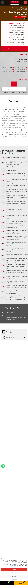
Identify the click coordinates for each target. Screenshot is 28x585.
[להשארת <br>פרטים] (9, 582)
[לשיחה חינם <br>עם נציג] (24, 582)
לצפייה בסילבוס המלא (20, 17)
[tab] (14, 84)
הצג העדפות (14, 576)
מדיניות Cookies (14, 579)
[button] (2, 558)
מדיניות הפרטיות (13, 565)
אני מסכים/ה (14, 569)
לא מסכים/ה (14, 572)
